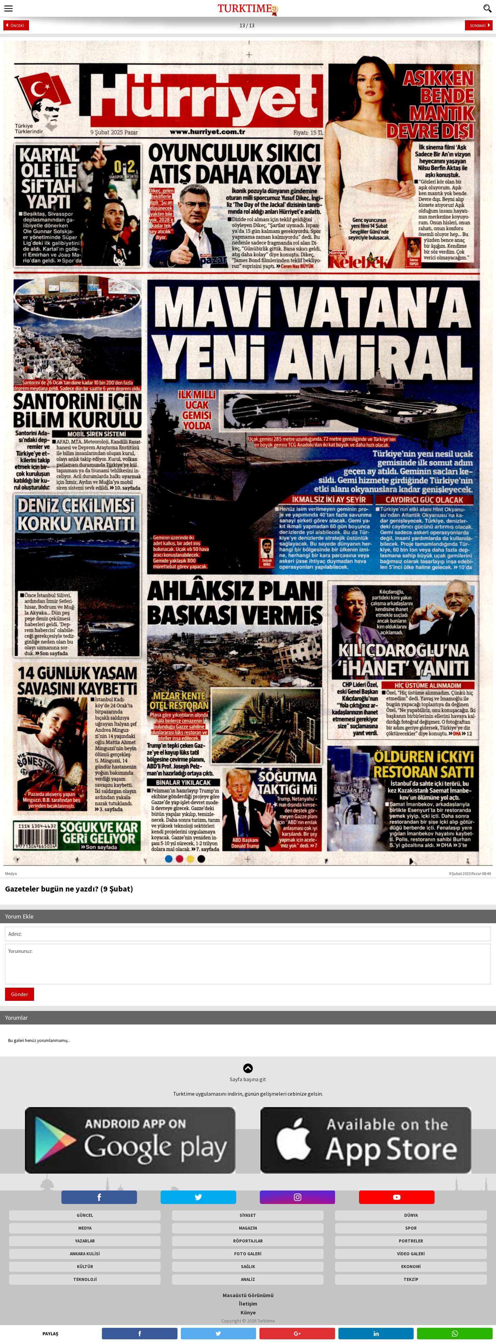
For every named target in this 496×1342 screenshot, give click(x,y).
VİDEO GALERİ (411, 1254)
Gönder (19, 994)
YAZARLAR (85, 1241)
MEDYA (84, 1228)
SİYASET (248, 1215)
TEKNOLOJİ (85, 1279)
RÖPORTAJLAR (248, 1241)
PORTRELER (411, 1241)
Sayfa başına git (248, 1079)
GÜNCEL (85, 1215)
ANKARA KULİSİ (85, 1254)
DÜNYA (411, 1215)
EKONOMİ (411, 1266)
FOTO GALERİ (247, 1254)
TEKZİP (411, 1279)
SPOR (411, 1228)
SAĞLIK (248, 1266)
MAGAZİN (248, 1228)
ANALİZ (248, 1279)
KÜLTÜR (85, 1266)
